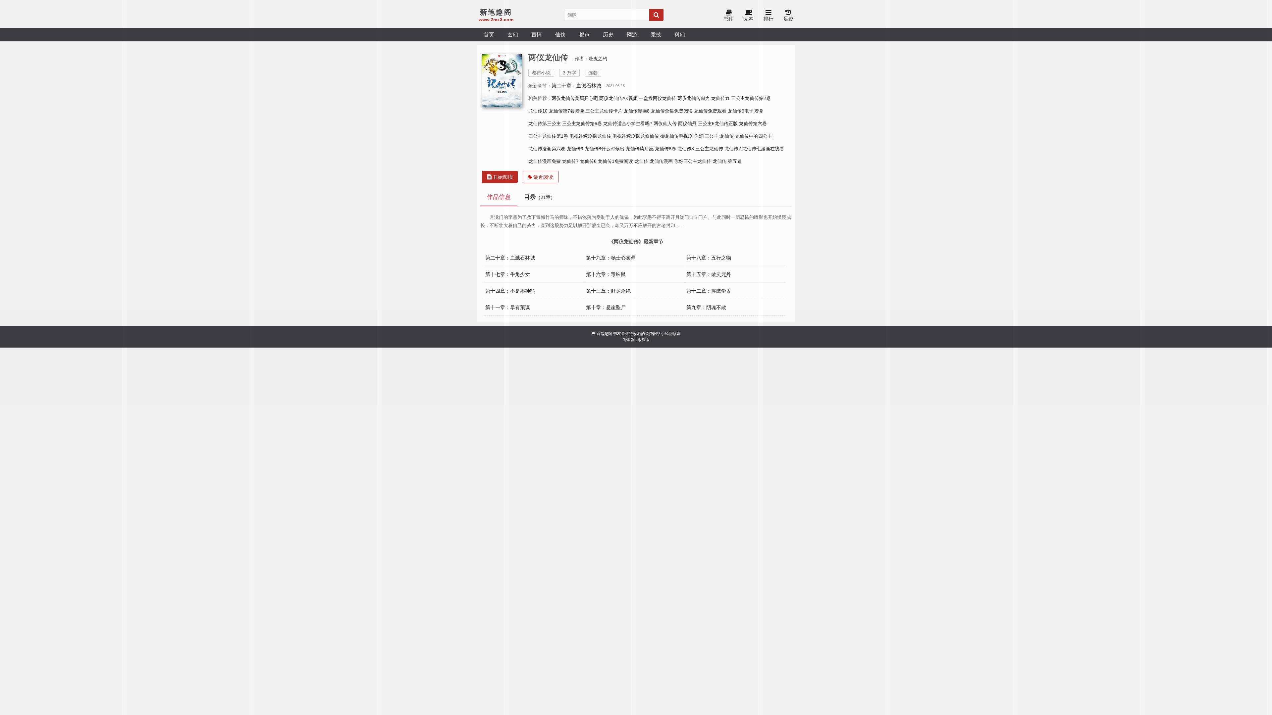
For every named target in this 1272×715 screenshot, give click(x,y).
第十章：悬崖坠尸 (606, 307)
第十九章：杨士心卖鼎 (611, 258)
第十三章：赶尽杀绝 (608, 291)
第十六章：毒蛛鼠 (606, 274)
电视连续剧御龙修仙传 (635, 136)
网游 (632, 34)
